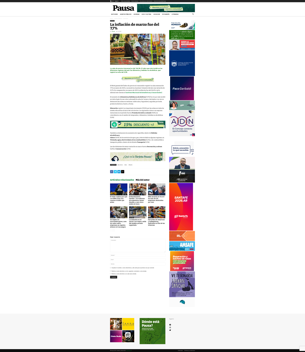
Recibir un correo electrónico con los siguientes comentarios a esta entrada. (129, 271)
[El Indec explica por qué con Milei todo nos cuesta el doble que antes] (118, 189)
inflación (130, 164)
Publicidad (180, 350)
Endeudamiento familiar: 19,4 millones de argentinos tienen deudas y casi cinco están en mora (137, 200)
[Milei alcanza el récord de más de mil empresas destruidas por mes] (156, 189)
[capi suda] (181, 230)
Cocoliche (156, 14)
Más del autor (143, 180)
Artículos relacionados (122, 180)
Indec (125, 164)
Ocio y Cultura (146, 14)
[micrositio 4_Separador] (137, 79)
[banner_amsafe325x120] (182, 250)
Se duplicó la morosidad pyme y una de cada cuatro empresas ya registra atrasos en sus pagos (118, 223)
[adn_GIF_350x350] (182, 135)
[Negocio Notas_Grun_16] (137, 129)
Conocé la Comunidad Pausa (160, 1)
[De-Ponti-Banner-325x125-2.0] (182, 109)
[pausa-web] (182, 240)
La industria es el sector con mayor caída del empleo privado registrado (137, 222)
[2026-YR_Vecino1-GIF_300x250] (182, 156)
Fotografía (165, 14)
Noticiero (114, 14)
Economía (112, 20)
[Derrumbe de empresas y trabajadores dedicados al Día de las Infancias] (156, 212)
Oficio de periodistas (125, 1)
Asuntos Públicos (125, 14)
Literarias (175, 14)
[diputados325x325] (182, 75)
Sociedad (136, 14)
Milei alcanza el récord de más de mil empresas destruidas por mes (156, 199)
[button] (193, 14)
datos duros (120, 164)
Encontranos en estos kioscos (146, 1)
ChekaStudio (129, 350)
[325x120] (182, 29)
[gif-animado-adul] (182, 39)
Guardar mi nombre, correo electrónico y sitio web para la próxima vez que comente (133, 267)
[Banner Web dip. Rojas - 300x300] (182, 182)
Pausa (111, 18)
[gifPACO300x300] (182, 100)
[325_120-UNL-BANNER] (182, 306)
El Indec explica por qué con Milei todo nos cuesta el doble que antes (118, 199)
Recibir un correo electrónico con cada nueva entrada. (124, 273)
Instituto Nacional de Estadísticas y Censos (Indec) (144, 92)
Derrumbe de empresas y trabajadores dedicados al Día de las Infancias (156, 222)
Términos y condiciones (189, 350)
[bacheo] (182, 270)
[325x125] (182, 49)
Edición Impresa (134, 1)
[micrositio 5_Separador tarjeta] (137, 156)
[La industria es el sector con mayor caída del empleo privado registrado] (137, 212)
